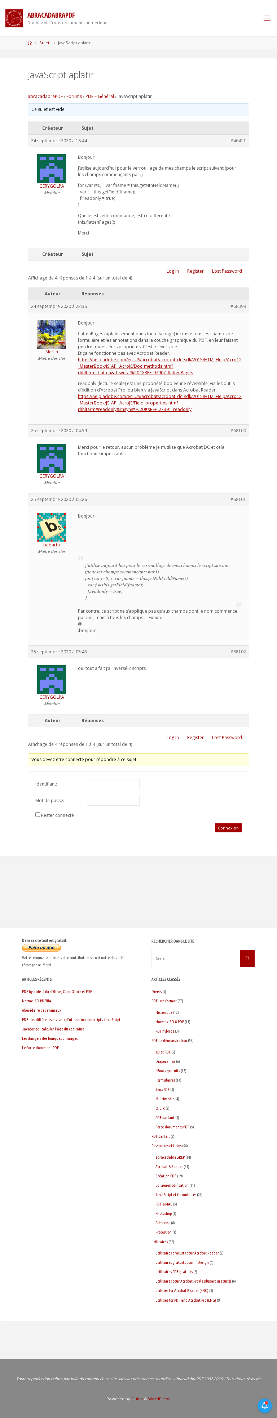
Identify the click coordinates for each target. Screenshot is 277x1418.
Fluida (136, 1398)
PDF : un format (164, 1000)
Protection (163, 1232)
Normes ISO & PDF (169, 1021)
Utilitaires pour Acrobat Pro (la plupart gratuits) (193, 1281)
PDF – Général (99, 96)
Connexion (228, 828)
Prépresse (162, 1222)
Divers (156, 991)
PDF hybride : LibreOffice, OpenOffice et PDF (57, 991)
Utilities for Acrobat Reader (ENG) (181, 1290)
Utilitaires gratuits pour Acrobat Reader (187, 1253)
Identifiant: (46, 784)
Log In (173, 271)
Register (195, 271)
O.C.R (160, 1108)
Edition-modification (172, 1185)
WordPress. (159, 1398)
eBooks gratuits (167, 1070)
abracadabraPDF (45, 96)
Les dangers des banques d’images (50, 1038)
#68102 (238, 652)
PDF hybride (164, 1031)
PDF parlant (165, 1117)
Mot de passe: (49, 800)
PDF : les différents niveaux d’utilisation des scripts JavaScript (71, 1019)
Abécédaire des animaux (41, 1010)
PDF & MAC (163, 1204)
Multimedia (165, 1098)
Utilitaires (159, 1241)
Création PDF (165, 1175)
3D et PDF (163, 1052)
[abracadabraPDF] (14, 18)
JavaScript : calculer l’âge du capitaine (53, 1028)
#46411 (238, 141)
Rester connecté (57, 815)
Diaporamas (165, 1061)
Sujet (44, 42)
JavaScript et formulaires (175, 1194)
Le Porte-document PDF (40, 1047)
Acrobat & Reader (169, 1166)
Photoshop (163, 1213)
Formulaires (165, 1080)
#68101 (238, 499)
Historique (163, 1012)
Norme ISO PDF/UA (36, 1000)
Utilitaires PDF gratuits (174, 1271)
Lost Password (227, 271)
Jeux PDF (162, 1089)
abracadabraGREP (170, 1157)
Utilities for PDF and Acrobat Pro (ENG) (185, 1300)
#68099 (238, 306)
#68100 (238, 431)
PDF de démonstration (169, 1040)
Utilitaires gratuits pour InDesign (182, 1262)
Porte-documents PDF (172, 1126)
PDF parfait (160, 1136)
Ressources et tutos (166, 1145)
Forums (74, 96)
